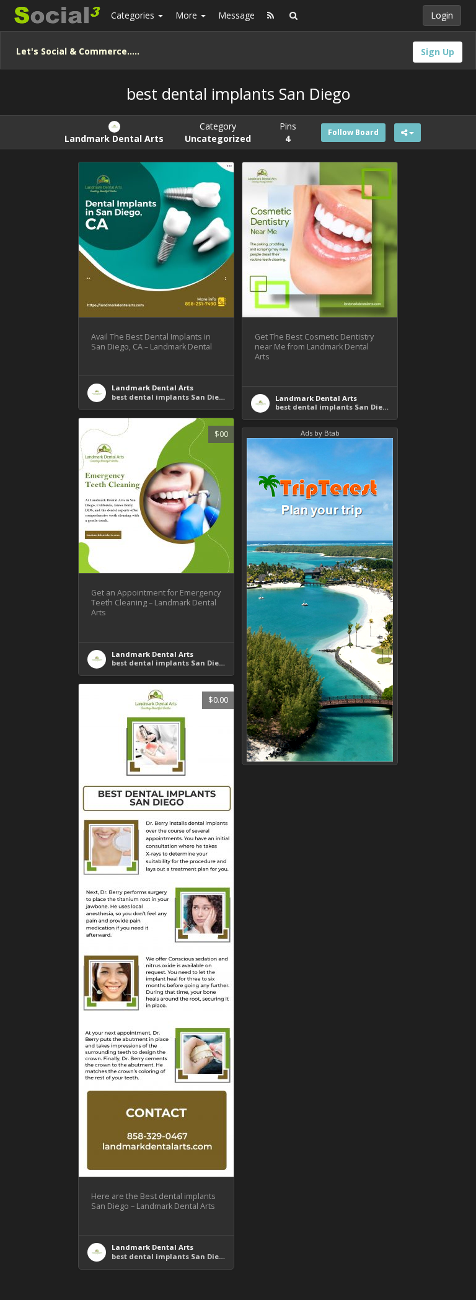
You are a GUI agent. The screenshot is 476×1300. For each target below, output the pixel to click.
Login (442, 15)
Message (236, 15)
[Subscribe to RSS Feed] (270, 15)
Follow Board (353, 132)
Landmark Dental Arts (152, 387)
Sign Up (437, 52)
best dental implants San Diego (170, 397)
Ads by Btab (320, 432)
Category (218, 132)
